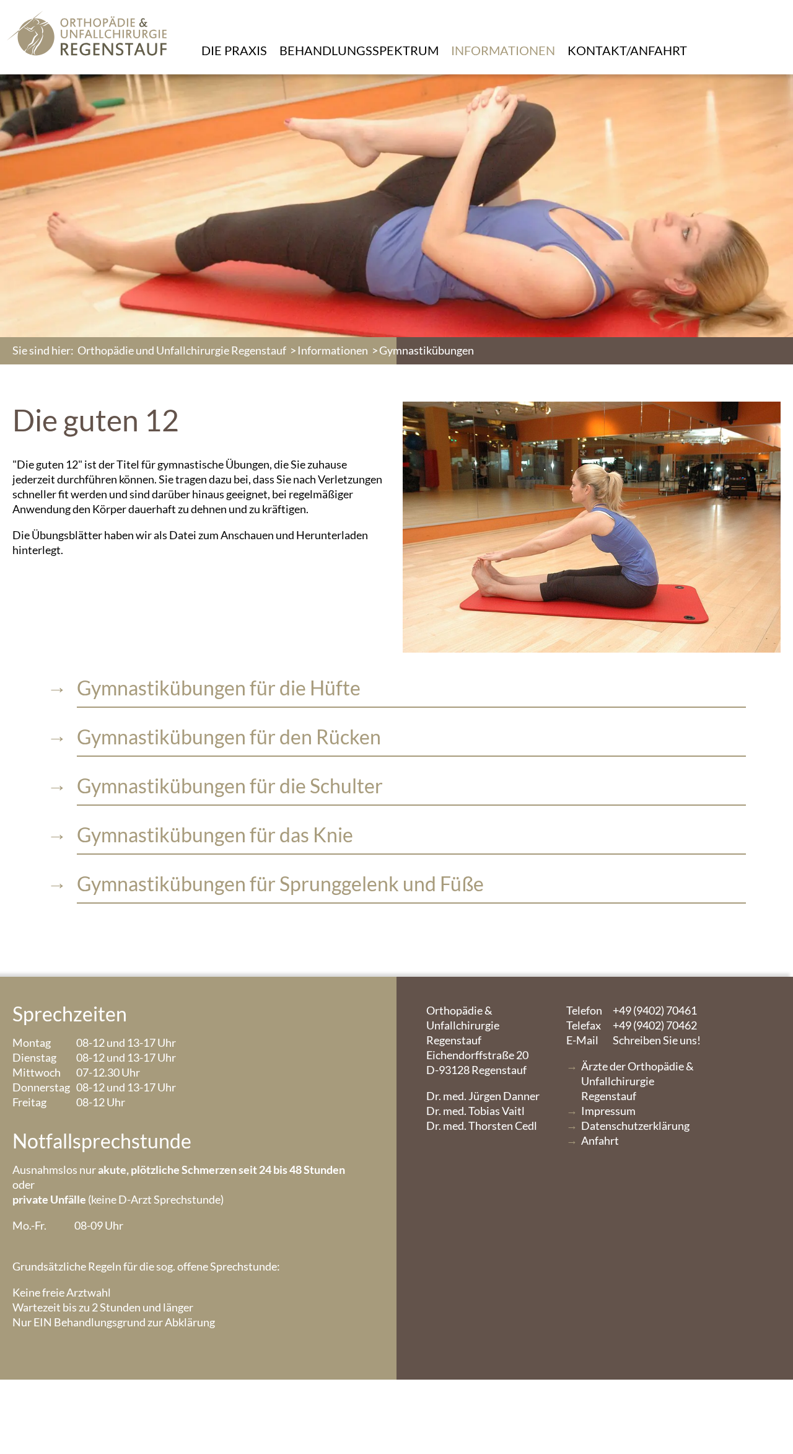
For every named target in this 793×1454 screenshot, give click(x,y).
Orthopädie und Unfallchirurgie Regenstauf (181, 350)
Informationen (332, 350)
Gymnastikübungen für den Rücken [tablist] (229, 737)
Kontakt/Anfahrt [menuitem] (627, 50)
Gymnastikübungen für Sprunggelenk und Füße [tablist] (280, 883)
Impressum (608, 1110)
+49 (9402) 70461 (631, 1010)
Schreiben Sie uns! (633, 1040)
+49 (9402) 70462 (631, 1025)
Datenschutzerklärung (635, 1125)
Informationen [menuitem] (503, 50)
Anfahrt (600, 1140)
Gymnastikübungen (426, 350)
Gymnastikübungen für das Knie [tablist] (215, 834)
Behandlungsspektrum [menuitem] (359, 50)
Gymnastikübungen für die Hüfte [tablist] (219, 688)
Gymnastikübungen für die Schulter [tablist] (230, 785)
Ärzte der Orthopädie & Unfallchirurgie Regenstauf (637, 1081)
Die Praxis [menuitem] (234, 50)
